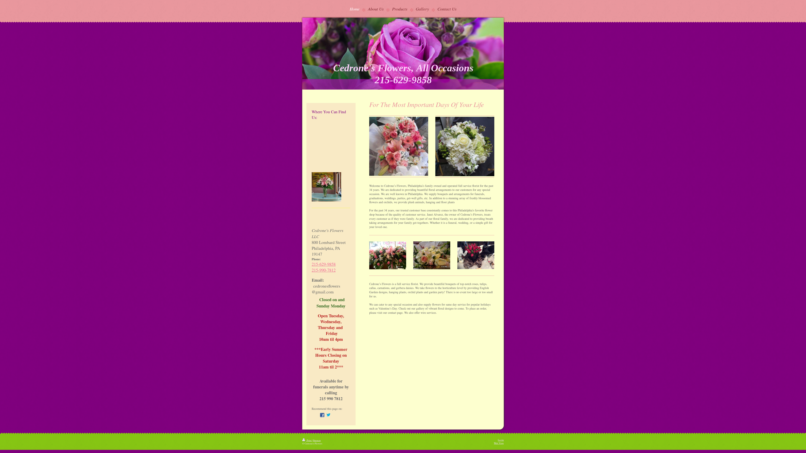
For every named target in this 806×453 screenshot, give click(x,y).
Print (309, 440)
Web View (499, 443)
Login (501, 439)
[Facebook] (322, 415)
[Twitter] (328, 415)
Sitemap (317, 440)
